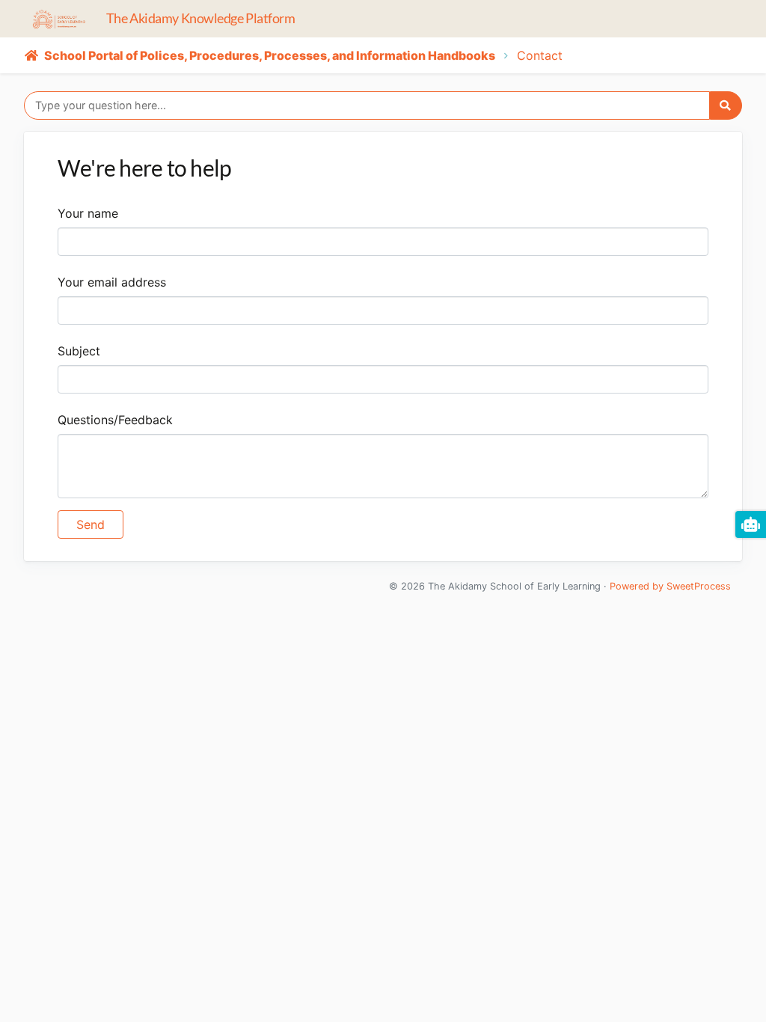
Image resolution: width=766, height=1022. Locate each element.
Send (90, 524)
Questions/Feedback (115, 419)
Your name (88, 213)
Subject (79, 350)
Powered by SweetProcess (670, 586)
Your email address (112, 282)
